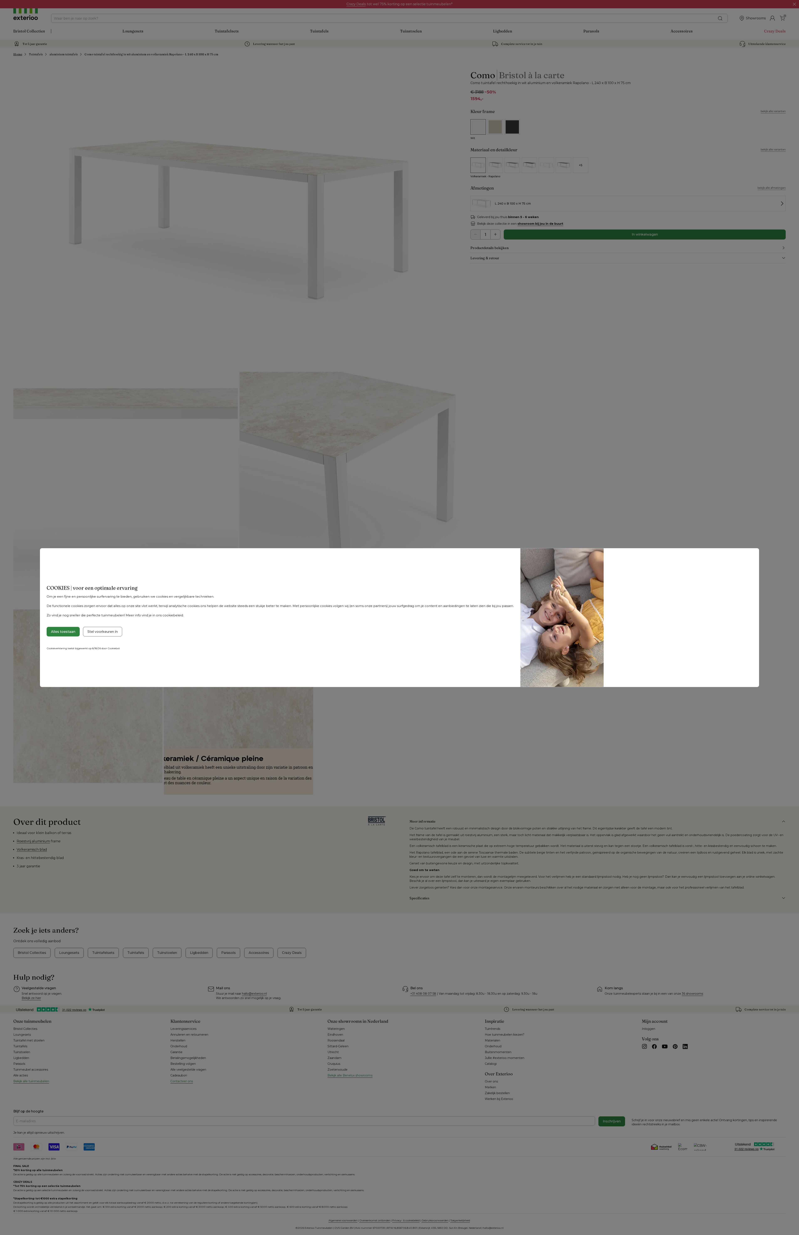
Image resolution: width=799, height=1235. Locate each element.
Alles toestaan (63, 632)
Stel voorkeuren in (102, 632)
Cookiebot (114, 648)
